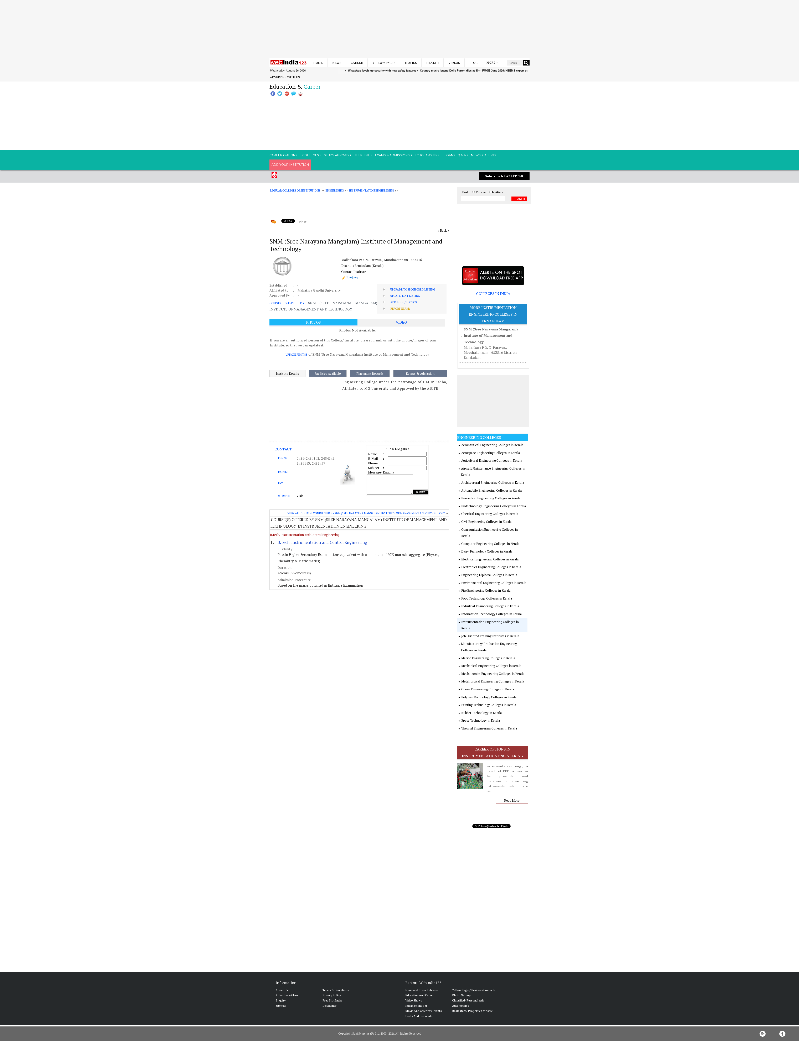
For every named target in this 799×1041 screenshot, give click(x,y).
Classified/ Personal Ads (468, 1000)
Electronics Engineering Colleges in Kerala (491, 567)
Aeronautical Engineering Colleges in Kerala (492, 445)
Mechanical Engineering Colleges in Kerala (491, 666)
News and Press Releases (421, 990)
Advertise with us (285, 77)
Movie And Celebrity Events (423, 1011)
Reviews (352, 278)
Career (357, 63)
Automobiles (460, 1006)
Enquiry (281, 1000)
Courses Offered (283, 303)
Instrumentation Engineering (371, 190)
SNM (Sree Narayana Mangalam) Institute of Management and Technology (491, 335)
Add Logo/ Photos (403, 302)
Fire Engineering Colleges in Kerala (486, 590)
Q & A (462, 155)
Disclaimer (329, 1006)
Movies (411, 63)
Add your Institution (290, 165)
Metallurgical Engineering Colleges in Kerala (492, 681)
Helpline (362, 155)
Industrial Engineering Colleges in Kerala (490, 606)
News (336, 63)
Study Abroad (336, 155)
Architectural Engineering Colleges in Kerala (492, 482)
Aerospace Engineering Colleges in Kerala (490, 453)
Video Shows (413, 1000)
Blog (473, 63)
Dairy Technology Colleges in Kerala (487, 551)
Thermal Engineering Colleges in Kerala (489, 728)
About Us (282, 990)
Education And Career (419, 995)
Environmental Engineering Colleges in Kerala (493, 583)
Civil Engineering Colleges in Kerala (486, 521)
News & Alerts (483, 155)
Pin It (302, 222)
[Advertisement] (399, 29)
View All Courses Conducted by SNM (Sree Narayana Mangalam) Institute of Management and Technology (366, 513)
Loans (449, 155)
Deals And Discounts (419, 1016)
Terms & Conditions (336, 990)
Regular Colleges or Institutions (295, 190)
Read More (511, 800)
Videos (454, 63)
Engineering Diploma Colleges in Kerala (489, 575)
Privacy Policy (332, 995)
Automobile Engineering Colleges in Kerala (491, 490)
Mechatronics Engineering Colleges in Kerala (493, 673)
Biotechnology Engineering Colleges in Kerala (493, 506)
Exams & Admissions (392, 155)
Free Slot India (332, 1000)
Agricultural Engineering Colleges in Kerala (491, 460)
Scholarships (427, 155)
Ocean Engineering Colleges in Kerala (487, 689)
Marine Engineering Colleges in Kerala (488, 658)
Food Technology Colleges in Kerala (486, 598)
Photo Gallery (461, 995)
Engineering (334, 190)
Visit (300, 496)
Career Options (283, 155)
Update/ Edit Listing (405, 296)
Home (318, 63)
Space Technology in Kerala (480, 720)
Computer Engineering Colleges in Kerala (490, 544)
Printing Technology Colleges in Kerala (488, 705)
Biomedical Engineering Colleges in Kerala (491, 498)
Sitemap (281, 1006)
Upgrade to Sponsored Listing (412, 289)
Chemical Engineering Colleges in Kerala (489, 514)
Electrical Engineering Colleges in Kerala (490, 559)
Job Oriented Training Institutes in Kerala (490, 636)
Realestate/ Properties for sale (472, 1011)
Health (432, 63)
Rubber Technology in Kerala (481, 713)
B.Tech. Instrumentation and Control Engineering (304, 535)
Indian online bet (416, 1006)
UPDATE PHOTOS (296, 354)
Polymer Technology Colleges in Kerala (489, 697)
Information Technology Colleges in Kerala (491, 614)
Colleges (310, 155)
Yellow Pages (383, 63)
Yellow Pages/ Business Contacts (473, 990)
